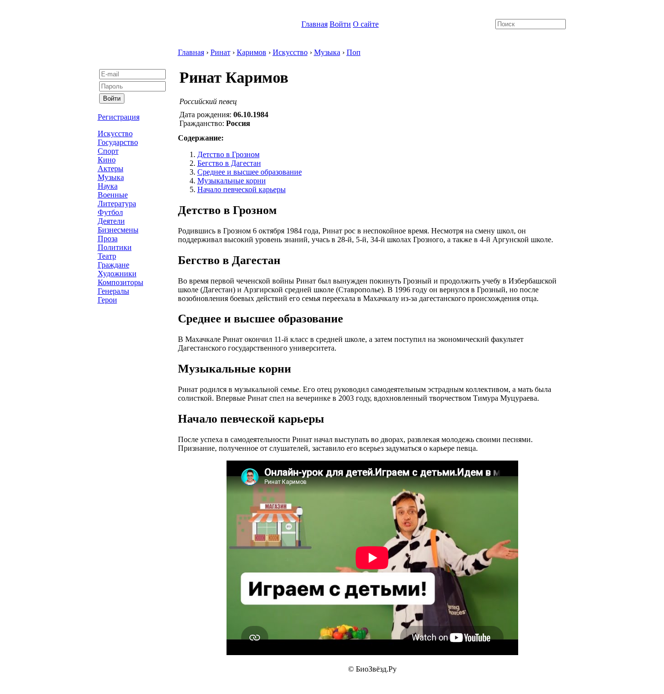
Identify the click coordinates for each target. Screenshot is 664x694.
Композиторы (120, 282)
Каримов (251, 52)
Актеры (110, 168)
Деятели (111, 221)
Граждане (113, 265)
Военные (113, 195)
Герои (107, 300)
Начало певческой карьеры (241, 189)
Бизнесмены (118, 230)
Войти (340, 24)
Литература (117, 203)
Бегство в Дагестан (229, 163)
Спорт (108, 151)
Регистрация (119, 117)
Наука (108, 186)
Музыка (111, 177)
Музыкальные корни (231, 181)
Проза (108, 238)
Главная (314, 24)
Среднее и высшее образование (249, 172)
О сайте (366, 24)
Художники (117, 273)
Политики (115, 247)
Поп (354, 52)
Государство (118, 142)
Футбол (110, 212)
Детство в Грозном (228, 154)
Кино (107, 160)
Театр (107, 256)
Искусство (115, 133)
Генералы (113, 291)
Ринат (220, 52)
